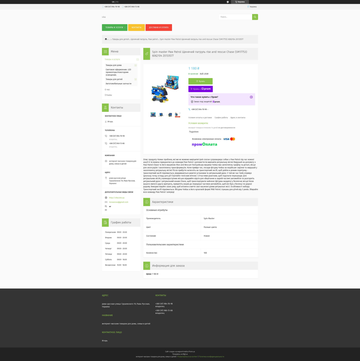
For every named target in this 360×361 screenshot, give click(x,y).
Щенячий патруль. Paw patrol (144, 39)
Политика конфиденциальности (211, 357)
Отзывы (108, 95)
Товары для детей (120, 39)
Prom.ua (192, 352)
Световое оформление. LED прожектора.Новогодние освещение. (118, 72)
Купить (202, 81)
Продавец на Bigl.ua (180, 354)
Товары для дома (114, 65)
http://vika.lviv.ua (116, 198)
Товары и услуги (114, 28)
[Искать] (255, 17)
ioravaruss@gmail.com (118, 202)
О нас (107, 90)
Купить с (197, 89)
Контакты (136, 28)
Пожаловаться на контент (187, 357)
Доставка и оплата (158, 28)
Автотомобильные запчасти (118, 84)
